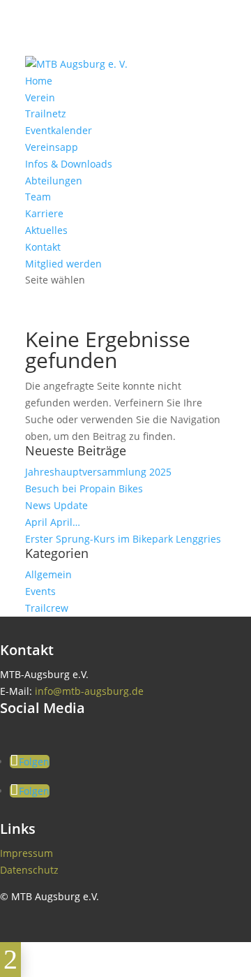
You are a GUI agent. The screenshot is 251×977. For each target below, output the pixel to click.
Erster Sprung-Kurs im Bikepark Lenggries (123, 538)
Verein (40, 97)
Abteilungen (53, 180)
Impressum (26, 853)
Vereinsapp (51, 147)
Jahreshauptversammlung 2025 (98, 471)
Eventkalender (58, 130)
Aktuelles (46, 230)
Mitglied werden (63, 263)
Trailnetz (45, 113)
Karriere (44, 213)
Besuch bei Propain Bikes (84, 488)
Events (40, 591)
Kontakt (43, 247)
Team (38, 196)
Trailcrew (46, 608)
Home (38, 80)
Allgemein (48, 574)
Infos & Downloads (68, 163)
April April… (52, 522)
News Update (56, 505)
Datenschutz (29, 869)
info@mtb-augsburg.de (89, 691)
